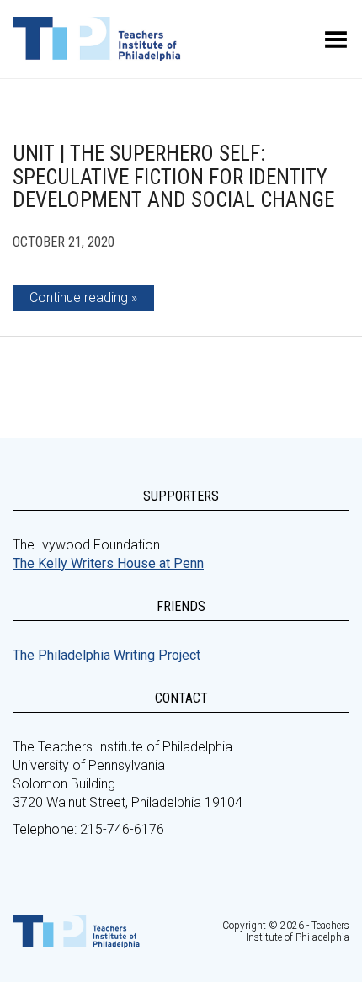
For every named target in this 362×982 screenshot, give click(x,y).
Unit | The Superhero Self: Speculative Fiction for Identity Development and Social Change (173, 176)
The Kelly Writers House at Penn (108, 563)
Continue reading (78, 297)
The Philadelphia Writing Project (106, 655)
